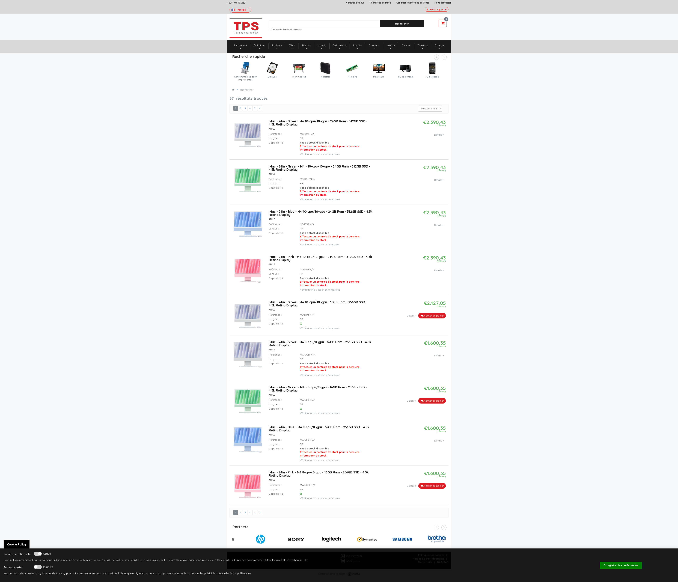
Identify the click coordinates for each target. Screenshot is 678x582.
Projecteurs (374, 45)
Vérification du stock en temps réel (320, 154)
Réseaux (306, 45)
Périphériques (339, 45)
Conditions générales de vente (412, 2)
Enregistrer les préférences (620, 565)
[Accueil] (233, 89)
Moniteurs (277, 45)
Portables (439, 45)
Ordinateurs (259, 45)
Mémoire (357, 45)
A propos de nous (355, 2)
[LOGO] (246, 27)
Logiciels (390, 45)
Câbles (292, 45)
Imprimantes (240, 45)
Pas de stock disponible (329, 146)
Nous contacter (443, 2)
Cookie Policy (16, 544)
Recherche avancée (380, 2)
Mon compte (436, 9)
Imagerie (321, 45)
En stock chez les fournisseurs (287, 29)
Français (241, 9)
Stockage (406, 45)
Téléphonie (423, 45)
